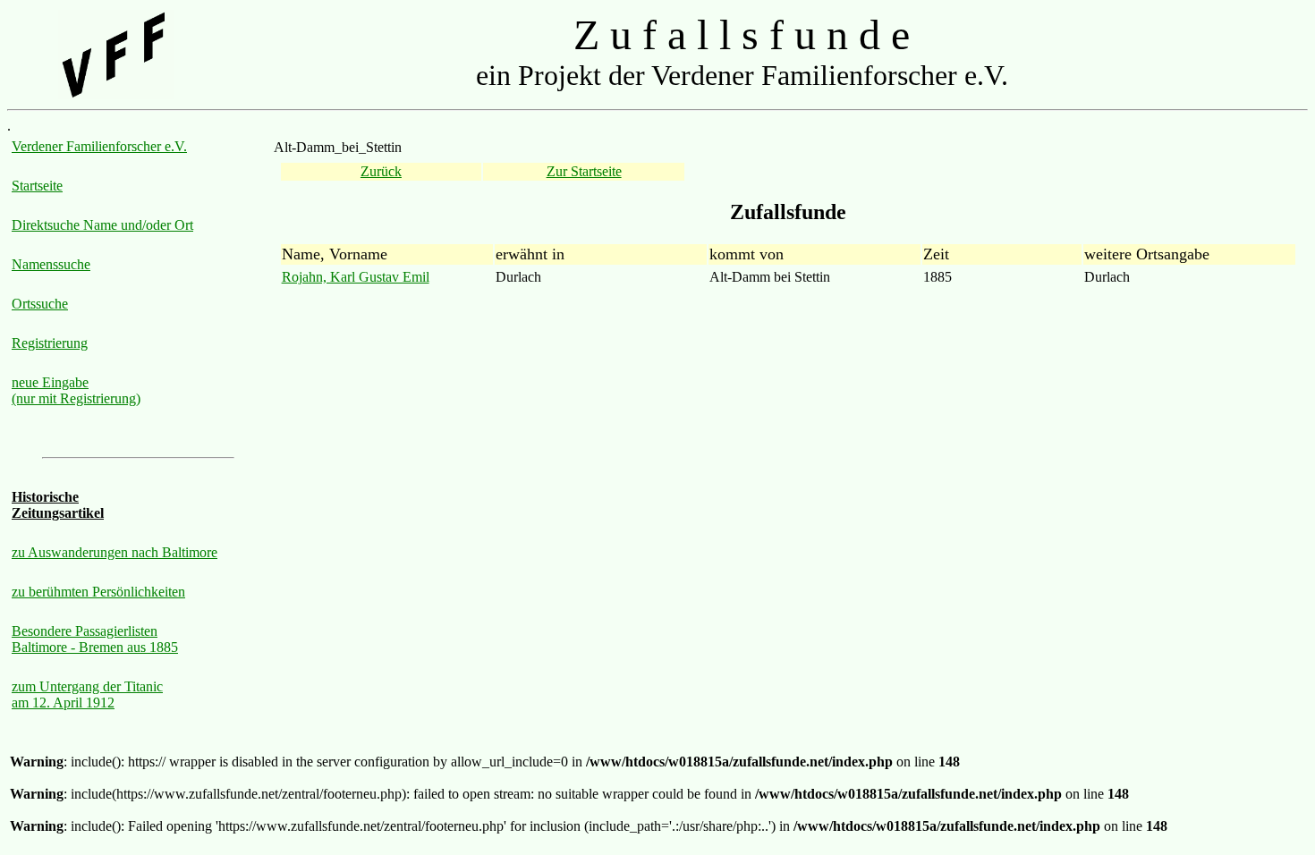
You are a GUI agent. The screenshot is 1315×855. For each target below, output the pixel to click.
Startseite (37, 185)
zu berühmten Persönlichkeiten (98, 591)
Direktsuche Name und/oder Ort (102, 225)
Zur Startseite (584, 171)
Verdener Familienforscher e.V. (99, 146)
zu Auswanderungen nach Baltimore (114, 552)
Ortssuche (40, 303)
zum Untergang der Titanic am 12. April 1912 (87, 694)
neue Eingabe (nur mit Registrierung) (76, 390)
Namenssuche (51, 264)
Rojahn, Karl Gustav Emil (355, 276)
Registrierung (50, 343)
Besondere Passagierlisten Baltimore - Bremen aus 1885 (95, 639)
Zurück (381, 171)
